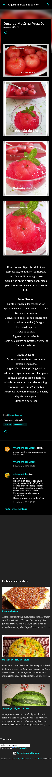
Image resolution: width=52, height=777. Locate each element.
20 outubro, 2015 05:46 (24, 466)
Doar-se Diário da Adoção (33, 759)
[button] (5, 33)
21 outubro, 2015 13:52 (24, 502)
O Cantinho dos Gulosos (25, 448)
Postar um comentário (16, 509)
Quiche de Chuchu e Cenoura (15, 660)
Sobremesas (20, 424)
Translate (23, 748)
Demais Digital (17, 759)
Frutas (8, 424)
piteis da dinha (20, 474)
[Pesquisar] (48, 4)
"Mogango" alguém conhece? (16, 708)
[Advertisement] (26, 545)
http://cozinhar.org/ (15, 415)
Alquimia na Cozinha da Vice (23, 4)
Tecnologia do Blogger (27, 753)
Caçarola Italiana (10, 611)
